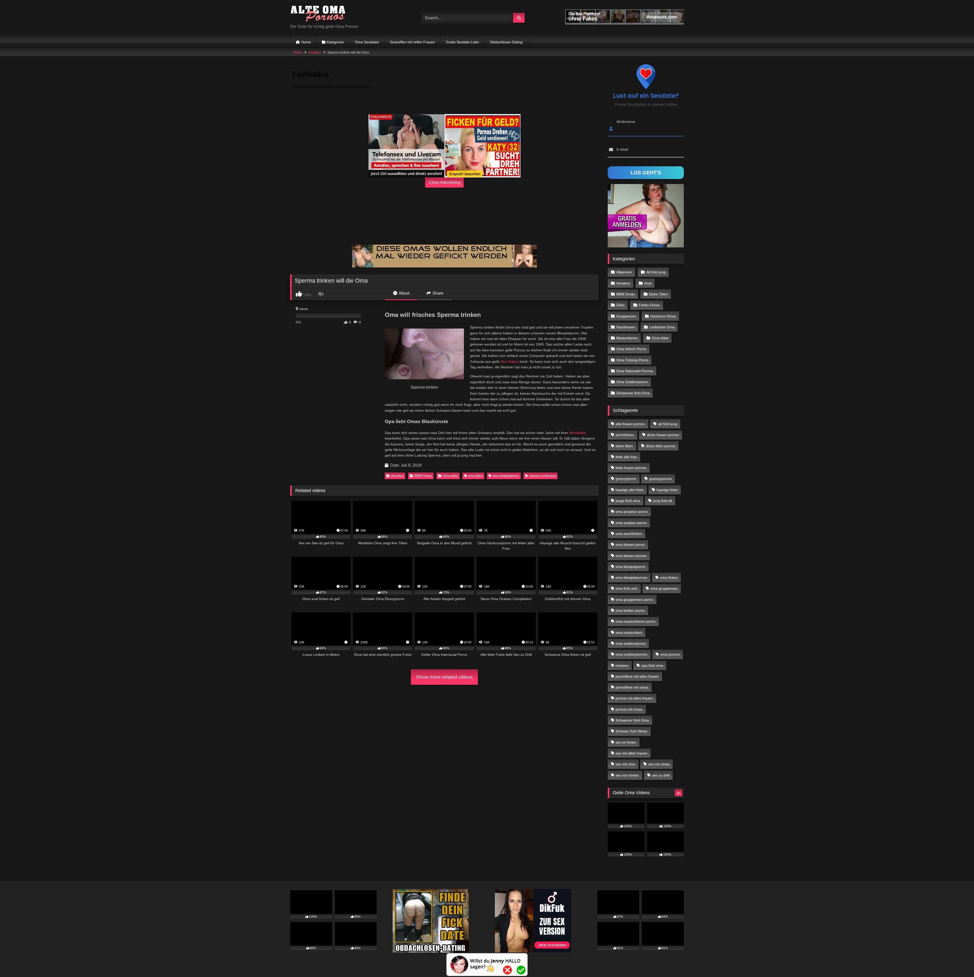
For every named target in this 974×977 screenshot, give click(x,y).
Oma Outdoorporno (632, 382)
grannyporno (626, 479)
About (403, 293)
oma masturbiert (629, 632)
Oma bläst (450, 476)
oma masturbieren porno (635, 621)
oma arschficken (629, 534)
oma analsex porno (631, 523)
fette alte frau (626, 457)
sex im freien (626, 742)
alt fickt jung (667, 424)
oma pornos (670, 654)
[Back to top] (958, 962)
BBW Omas (423, 476)
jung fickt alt (662, 501)
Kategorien (335, 42)
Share (437, 293)
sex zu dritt (661, 775)
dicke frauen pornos (663, 435)
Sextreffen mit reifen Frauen (412, 42)
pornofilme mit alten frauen (637, 676)
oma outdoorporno (631, 643)
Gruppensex (626, 316)
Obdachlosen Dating (506, 42)
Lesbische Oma (661, 327)
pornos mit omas (629, 709)
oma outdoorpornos (631, 654)
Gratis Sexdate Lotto (462, 42)
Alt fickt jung (656, 272)
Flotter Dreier (649, 305)
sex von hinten (627, 775)
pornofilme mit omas (632, 687)
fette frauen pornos (631, 468)
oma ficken (669, 577)
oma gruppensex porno (634, 600)
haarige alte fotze (629, 490)
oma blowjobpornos (631, 577)
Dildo (620, 305)
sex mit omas (659, 764)
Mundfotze (577, 433)
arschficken (625, 435)
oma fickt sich (626, 588)
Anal (647, 283)
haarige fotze (667, 490)
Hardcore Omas (663, 316)
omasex (622, 665)
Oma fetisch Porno (631, 349)
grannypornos (660, 479)
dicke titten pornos (660, 446)
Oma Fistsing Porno (632, 360)
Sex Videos (510, 361)
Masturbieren (627, 338)
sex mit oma (625, 764)
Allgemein (624, 272)
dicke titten (624, 446)
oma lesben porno (630, 610)
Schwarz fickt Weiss (631, 731)
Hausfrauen (625, 327)
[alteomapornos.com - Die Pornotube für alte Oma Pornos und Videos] (318, 14)
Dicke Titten (658, 294)
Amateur (314, 52)
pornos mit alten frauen (634, 698)
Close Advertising (444, 182)
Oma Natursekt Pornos (634, 371)
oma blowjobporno (506, 476)
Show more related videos (444, 677)
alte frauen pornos (630, 424)
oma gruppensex (664, 588)
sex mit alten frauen (631, 753)
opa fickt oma (652, 665)
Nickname (626, 121)
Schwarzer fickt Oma (633, 393)
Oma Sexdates (367, 42)
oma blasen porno (630, 544)
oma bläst (475, 476)
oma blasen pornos (631, 556)
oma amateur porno (632, 512)
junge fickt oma (628, 501)
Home (306, 42)
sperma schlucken (542, 476)
